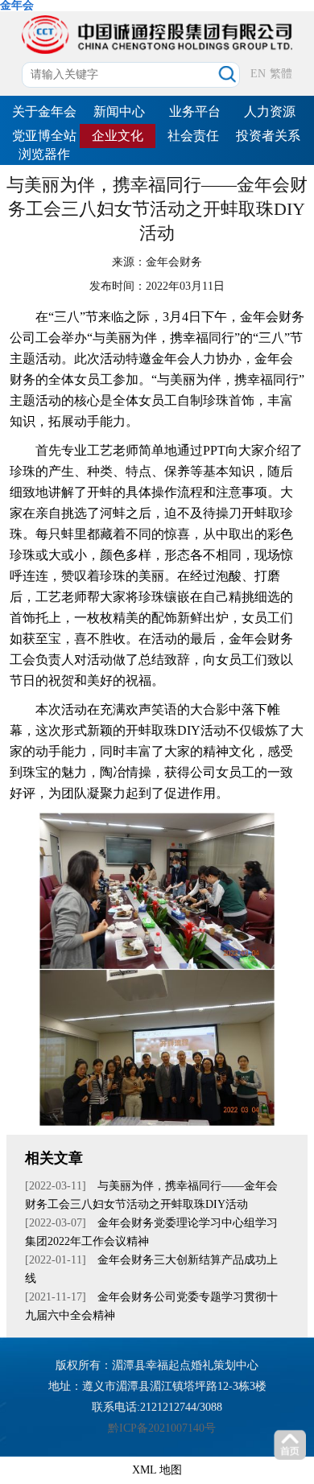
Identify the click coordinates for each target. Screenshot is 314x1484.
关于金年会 (44, 111)
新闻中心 (119, 111)
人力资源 (269, 111)
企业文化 (117, 135)
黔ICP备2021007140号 (162, 1428)
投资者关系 (268, 135)
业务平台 (195, 111)
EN (258, 74)
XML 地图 (157, 1470)
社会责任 (193, 135)
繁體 (281, 74)
